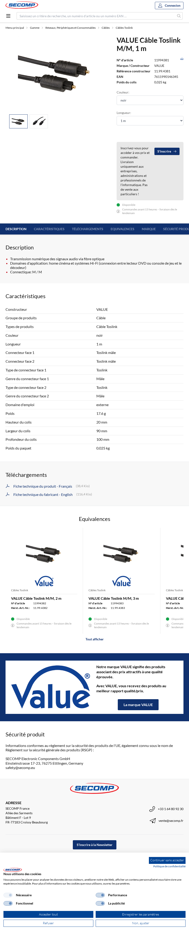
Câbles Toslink (124, 27)
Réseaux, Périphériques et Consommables (70, 27)
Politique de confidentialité (169, 866)
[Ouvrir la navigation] (8, 15)
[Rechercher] (179, 16)
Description (16, 229)
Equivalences (122, 229)
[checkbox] (8, 895)
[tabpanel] (56, 73)
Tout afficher (95, 639)
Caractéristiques (49, 229)
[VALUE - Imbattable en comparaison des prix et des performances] (51, 687)
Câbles (106, 27)
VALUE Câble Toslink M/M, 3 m (114, 598)
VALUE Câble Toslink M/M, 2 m (36, 598)
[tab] (18, 121)
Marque (149, 229)
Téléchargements (87, 229)
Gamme (34, 27)
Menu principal (15, 27)
